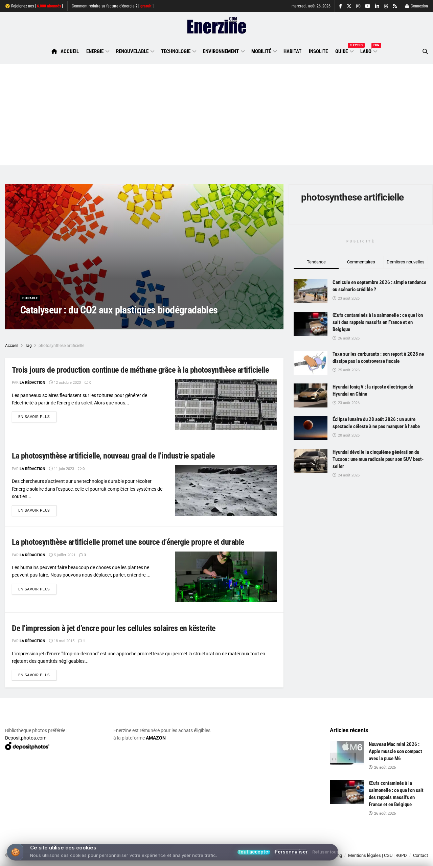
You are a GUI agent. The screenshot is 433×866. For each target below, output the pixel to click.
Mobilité (261, 51)
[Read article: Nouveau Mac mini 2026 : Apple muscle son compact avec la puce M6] (347, 753)
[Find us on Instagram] (358, 6)
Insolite (318, 51)
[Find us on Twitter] (349, 6)
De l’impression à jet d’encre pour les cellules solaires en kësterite (113, 628)
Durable (30, 298)
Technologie (175, 51)
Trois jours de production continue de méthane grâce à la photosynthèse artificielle (140, 370)
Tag (28, 345)
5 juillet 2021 (64, 555)
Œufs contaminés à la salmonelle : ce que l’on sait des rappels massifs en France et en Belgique (378, 322)
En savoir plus (37, 416)
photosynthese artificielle (61, 345)
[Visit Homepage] (217, 25)
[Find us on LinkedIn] (377, 6)
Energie (95, 51)
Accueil (70, 51)
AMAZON (156, 738)
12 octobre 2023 (67, 382)
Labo (368, 50)
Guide (344, 50)
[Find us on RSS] (395, 6)
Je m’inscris (394, 846)
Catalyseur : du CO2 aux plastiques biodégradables (119, 310)
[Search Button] (425, 51)
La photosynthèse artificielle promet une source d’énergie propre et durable (128, 542)
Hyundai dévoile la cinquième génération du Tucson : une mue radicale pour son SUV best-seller (378, 459)
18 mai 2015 (63, 641)
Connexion (419, 6)
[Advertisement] (216, 114)
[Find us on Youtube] (367, 6)
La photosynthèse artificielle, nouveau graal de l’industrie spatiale (113, 456)
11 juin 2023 (63, 469)
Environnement (221, 51)
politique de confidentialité (194, 858)
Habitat (292, 51)
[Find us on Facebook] (340, 6)
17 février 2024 (74, 323)
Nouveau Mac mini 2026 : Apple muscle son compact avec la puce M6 (395, 751)
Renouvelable (132, 51)
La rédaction (41, 323)
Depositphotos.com (25, 738)
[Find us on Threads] (386, 6)
